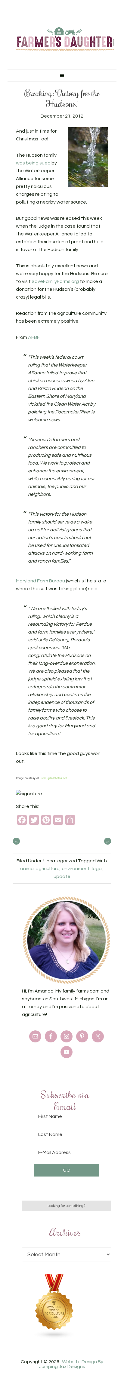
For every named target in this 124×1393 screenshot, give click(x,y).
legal (97, 868)
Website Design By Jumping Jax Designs (71, 1364)
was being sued (33, 163)
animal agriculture (40, 868)
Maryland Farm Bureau (40, 580)
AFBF (34, 337)
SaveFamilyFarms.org (55, 281)
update (62, 876)
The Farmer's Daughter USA (65, 39)
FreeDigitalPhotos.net (53, 778)
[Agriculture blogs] (54, 1337)
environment (76, 868)
